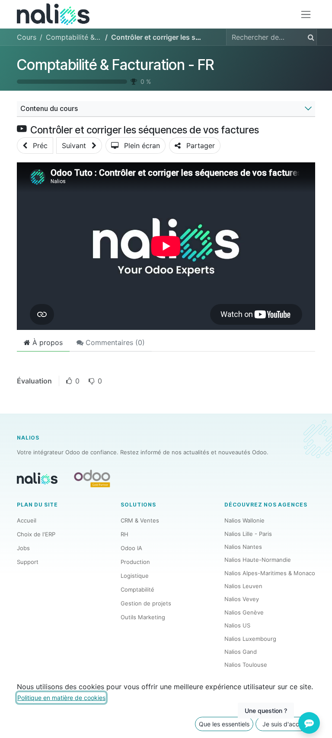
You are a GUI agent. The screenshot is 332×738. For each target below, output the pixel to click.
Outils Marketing (143, 617)
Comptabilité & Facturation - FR (115, 64)
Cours (26, 37)
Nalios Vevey (241, 598)
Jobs (23, 548)
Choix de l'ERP (36, 534)
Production (135, 561)
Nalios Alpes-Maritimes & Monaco (269, 573)
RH (124, 534)
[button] (35, 145)
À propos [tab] (46, 342)
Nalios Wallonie (244, 520)
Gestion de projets (146, 603)
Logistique (135, 575)
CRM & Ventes (140, 520)
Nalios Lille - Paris (248, 533)
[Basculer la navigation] (306, 14)
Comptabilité (137, 589)
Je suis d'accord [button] (285, 724)
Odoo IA (131, 548)
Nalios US (237, 625)
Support (27, 561)
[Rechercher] (309, 37)
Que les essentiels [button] (224, 724)
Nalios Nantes (243, 546)
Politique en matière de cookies (61, 697)
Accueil (26, 520)
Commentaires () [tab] (114, 342)
